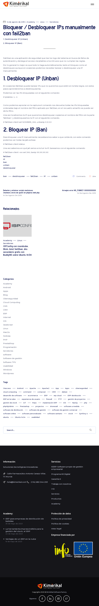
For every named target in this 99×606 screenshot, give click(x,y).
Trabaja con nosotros (61, 484)
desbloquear (9, 168)
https (34, 403)
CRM (5, 310)
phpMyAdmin (8, 406)
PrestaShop (8, 343)
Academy (31, 22)
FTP (60, 399)
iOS (64, 403)
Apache (33, 388)
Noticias (7, 336)
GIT (24, 403)
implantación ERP (50, 403)
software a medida (71, 406)
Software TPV (9, 362)
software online (9, 414)
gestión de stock (10, 403)
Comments (80, 176)
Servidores (54, 22)
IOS (4, 321)
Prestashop (24, 406)
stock (70, 414)
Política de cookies (60, 524)
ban (5, 162)
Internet (7, 317)
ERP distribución (74, 395)
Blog (5, 295)
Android (7, 287)
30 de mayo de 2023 (14, 524)
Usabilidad (8, 366)
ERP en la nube (9, 399)
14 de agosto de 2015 (15, 22)
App (57, 388)
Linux (42, 22)
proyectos (39, 406)
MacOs (6, 332)
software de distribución (13, 410)
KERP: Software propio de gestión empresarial (67, 468)
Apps (5, 291)
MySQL (75, 403)
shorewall (54, 406)
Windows (7, 370)
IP (4, 159)
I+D (53, 489)
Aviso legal (56, 528)
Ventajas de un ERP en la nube (21, 539)
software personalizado (31, 414)
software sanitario (54, 414)
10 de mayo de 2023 (14, 541)
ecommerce (33, 395)
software (7, 354)
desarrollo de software (12, 395)
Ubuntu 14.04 (20, 417)
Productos (56, 499)
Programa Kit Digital (60, 474)
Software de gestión (12, 358)
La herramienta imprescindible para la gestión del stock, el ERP (24, 530)
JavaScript (8, 325)
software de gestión (37, 410)
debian (64, 392)
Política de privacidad (61, 519)
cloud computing (10, 392)
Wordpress (8, 373)
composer (41, 392)
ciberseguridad (81, 388)
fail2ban (7, 156)
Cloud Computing (11, 302)
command (27, 392)
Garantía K (56, 479)
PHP (5, 340)
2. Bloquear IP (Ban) (12, 43)
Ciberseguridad (10, 298)
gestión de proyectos (76, 399)
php (85, 403)
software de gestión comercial (64, 410)
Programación (10, 347)
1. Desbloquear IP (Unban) (15, 39)
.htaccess (7, 388)
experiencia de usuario (31, 399)
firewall (49, 399)
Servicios (55, 494)
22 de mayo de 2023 (14, 534)
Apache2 (45, 388)
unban (6, 165)
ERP (5, 313)
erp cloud (57, 395)
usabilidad (36, 417)
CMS (5, 306)
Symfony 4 (83, 414)
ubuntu (6, 417)
